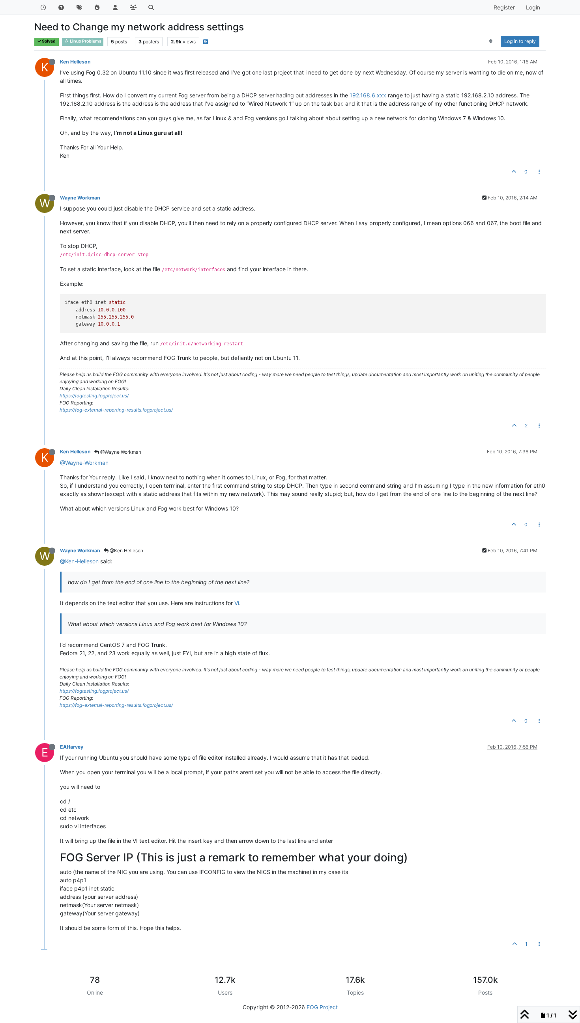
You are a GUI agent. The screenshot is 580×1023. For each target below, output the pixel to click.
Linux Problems (85, 41)
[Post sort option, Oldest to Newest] (491, 41)
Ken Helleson (75, 62)
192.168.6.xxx (368, 95)
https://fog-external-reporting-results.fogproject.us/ (116, 410)
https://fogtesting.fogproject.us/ (94, 396)
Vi (236, 603)
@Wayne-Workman (84, 462)
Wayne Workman (80, 198)
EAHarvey (71, 747)
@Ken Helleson (126, 550)
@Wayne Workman (120, 452)
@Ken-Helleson (79, 561)
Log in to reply (520, 41)
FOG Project (322, 1007)
